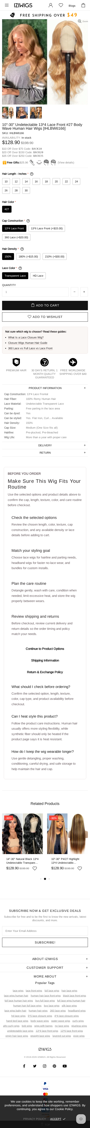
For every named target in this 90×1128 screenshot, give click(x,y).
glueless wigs (79, 1025)
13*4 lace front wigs (47, 1030)
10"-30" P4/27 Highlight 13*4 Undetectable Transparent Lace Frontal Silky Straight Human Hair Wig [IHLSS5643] (67, 861)
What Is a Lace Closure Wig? (26, 337)
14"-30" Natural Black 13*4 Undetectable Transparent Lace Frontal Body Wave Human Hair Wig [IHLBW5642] (22, 861)
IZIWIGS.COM (23, 5)
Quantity (9, 285)
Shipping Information (45, 660)
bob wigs (27, 1025)
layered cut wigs (62, 1035)
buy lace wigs (51, 1005)
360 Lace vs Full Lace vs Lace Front (30, 348)
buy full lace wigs (45, 1000)
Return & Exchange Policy (45, 672)
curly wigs (78, 1020)
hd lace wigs (18, 1015)
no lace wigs (62, 1025)
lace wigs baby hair (15, 1010)
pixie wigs (79, 1035)
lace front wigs (34, 990)
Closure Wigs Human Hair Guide (27, 342)
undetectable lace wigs (20, 1030)
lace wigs (18, 990)
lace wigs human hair (16, 995)
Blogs (72, 5)
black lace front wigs (74, 995)
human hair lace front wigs (46, 995)
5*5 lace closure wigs (40, 1015)
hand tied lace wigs (17, 1020)
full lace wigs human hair (71, 1000)
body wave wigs (40, 1020)
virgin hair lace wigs (16, 1035)
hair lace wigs (69, 990)
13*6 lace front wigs (71, 1030)
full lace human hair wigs (19, 1000)
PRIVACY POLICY (34, 1118)
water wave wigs (60, 1020)
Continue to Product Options (45, 648)
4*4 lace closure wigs (66, 1015)
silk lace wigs (69, 1005)
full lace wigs (52, 990)
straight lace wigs (40, 1035)
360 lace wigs (58, 1010)
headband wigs (77, 1010)
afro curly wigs (11, 1025)
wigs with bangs (43, 1025)
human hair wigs (38, 1010)
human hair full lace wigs (27, 1005)
